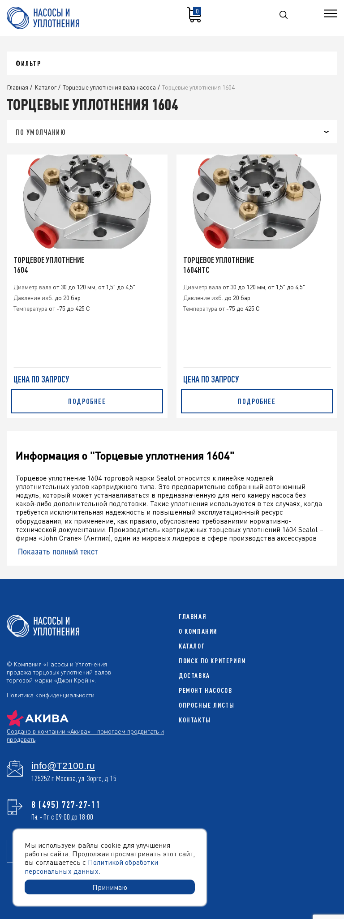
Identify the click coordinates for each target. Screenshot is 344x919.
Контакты (195, 720)
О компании (198, 631)
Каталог (192, 646)
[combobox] (172, 131)
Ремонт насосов (205, 690)
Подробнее (87, 401)
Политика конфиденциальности (51, 695)
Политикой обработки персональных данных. (91, 866)
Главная (192, 616)
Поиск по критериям (212, 661)
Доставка (194, 675)
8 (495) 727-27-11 (66, 804)
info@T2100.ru (63, 765)
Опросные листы (206, 705)
